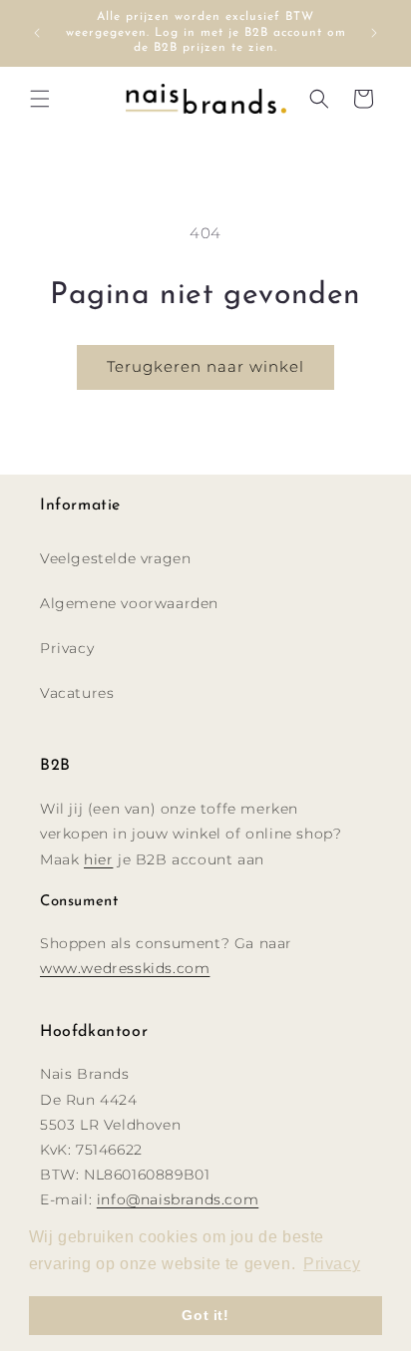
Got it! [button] (205, 1315)
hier (98, 859)
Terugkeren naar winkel (205, 366)
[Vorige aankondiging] (37, 33)
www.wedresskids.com (124, 968)
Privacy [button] (331, 1263)
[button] (40, 99)
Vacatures (77, 693)
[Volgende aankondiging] (374, 33)
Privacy (67, 648)
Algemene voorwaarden (129, 603)
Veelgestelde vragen (115, 558)
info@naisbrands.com (177, 1199)
